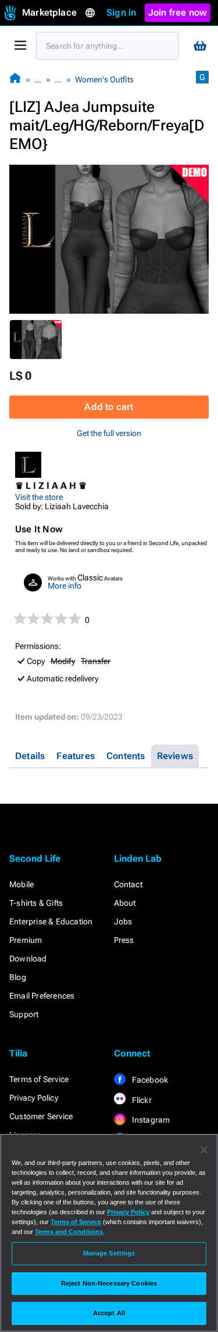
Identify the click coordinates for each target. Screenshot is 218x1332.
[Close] (204, 1150)
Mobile (21, 884)
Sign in (121, 12)
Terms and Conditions (69, 1231)
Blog (17, 977)
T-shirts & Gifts (36, 903)
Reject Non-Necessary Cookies (109, 1283)
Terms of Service (39, 1079)
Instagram (150, 1119)
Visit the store (39, 497)
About (125, 903)
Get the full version (109, 433)
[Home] (15, 79)
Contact (128, 884)
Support (23, 1014)
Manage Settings (109, 1253)
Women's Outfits (104, 79)
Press (124, 940)
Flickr (141, 1100)
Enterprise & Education (50, 921)
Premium (25, 940)
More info (64, 585)
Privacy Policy (33, 1097)
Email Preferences (41, 995)
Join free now (178, 12)
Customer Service (41, 1116)
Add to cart (108, 406)
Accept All (109, 1312)
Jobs (123, 921)
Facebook (149, 1079)
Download (28, 958)
